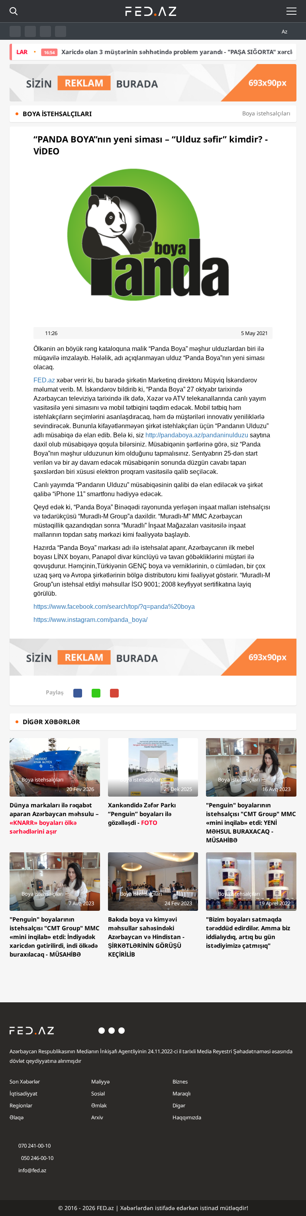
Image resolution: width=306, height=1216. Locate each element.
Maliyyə (100, 1081)
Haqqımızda (187, 1117)
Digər (179, 1105)
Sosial (98, 1093)
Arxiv (97, 1117)
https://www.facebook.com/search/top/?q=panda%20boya (114, 606)
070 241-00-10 (34, 1145)
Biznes (180, 1081)
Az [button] (285, 31)
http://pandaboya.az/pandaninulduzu (196, 435)
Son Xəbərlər (25, 1081)
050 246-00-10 (36, 1157)
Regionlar (21, 1105)
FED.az (44, 380)
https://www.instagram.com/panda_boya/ (90, 619)
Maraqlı (181, 1093)
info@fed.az (32, 1170)
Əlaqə (17, 1117)
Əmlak (99, 1105)
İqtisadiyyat (23, 1093)
